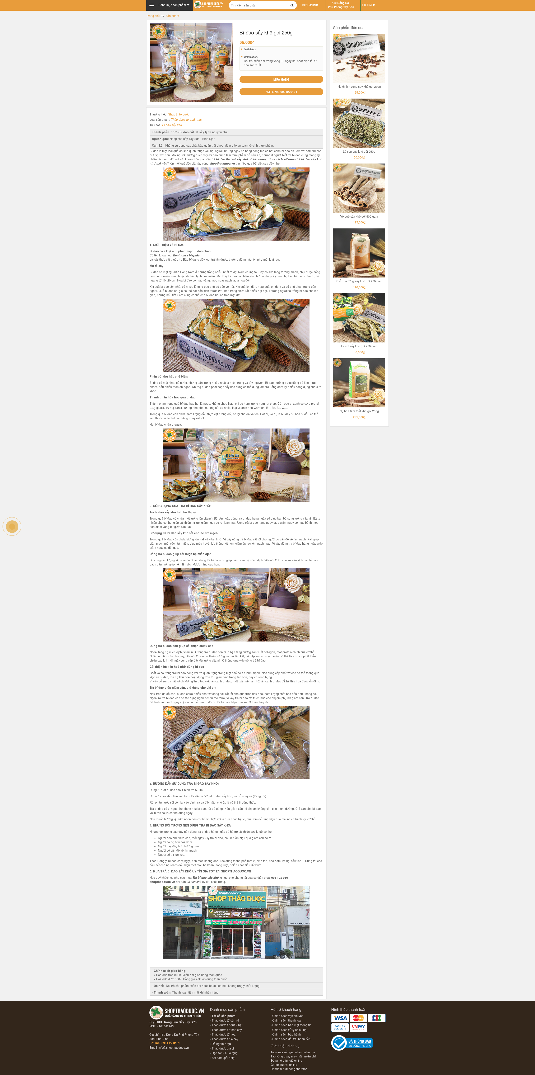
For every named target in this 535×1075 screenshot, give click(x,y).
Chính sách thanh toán (287, 1020)
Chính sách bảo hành (286, 1034)
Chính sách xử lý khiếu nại (289, 1030)
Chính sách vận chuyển (287, 1016)
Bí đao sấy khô (172, 125)
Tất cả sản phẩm (223, 1016)
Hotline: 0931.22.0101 (164, 1043)
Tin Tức (367, 5)
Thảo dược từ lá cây (224, 1039)
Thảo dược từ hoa (223, 1034)
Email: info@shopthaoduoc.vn (169, 1047)
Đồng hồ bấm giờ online (286, 1060)
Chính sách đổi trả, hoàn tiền (291, 1039)
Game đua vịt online (284, 1064)
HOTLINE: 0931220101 (281, 92)
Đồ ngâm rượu (221, 1044)
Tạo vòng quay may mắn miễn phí (293, 1056)
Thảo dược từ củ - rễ (225, 1020)
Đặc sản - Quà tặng (224, 1053)
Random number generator (289, 1069)
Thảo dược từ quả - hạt (186, 119)
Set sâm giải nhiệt (223, 1058)
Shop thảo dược (178, 114)
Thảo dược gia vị (222, 1048)
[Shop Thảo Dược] (208, 4)
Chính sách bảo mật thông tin (291, 1025)
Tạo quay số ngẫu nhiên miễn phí (293, 1052)
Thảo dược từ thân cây (226, 1030)
